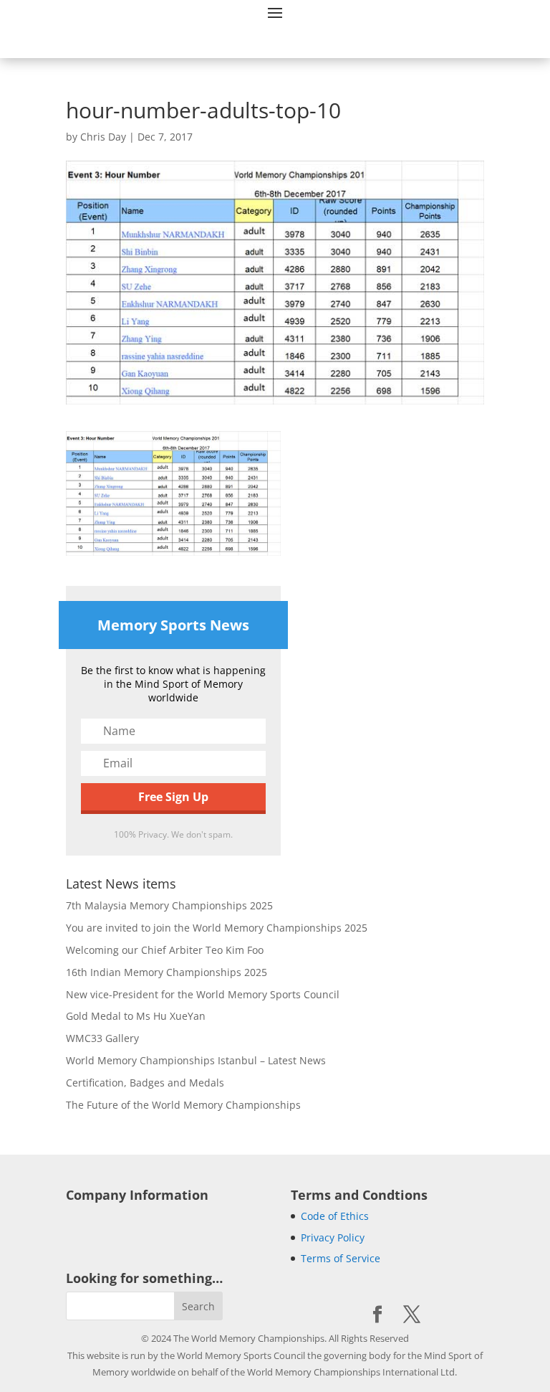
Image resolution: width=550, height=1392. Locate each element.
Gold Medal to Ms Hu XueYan (136, 1016)
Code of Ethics (335, 1216)
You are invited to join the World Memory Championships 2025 (216, 927)
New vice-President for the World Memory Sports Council (202, 994)
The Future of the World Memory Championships (183, 1105)
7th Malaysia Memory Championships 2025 (169, 905)
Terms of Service (340, 1258)
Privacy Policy (333, 1237)
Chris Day (103, 136)
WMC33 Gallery (102, 1038)
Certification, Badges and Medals (145, 1082)
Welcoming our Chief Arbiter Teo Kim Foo (165, 950)
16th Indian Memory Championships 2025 (166, 972)
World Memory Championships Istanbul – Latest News (196, 1060)
